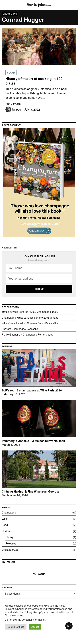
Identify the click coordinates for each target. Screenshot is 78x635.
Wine (5, 518)
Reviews (6, 531)
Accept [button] (35, 626)
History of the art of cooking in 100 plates (34, 81)
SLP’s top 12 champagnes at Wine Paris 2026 (32, 390)
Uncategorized (10, 549)
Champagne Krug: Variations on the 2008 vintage (30, 317)
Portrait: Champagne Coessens (20, 329)
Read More (13, 103)
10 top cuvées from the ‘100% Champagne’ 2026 (30, 311)
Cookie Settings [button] (16, 626)
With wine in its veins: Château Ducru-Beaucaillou (30, 323)
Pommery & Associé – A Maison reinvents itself (33, 441)
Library (9, 537)
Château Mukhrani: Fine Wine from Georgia (30, 491)
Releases (10, 543)
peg (18, 109)
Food (11, 72)
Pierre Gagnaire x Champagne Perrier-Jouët (27, 334)
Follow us (39, 574)
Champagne (9, 512)
